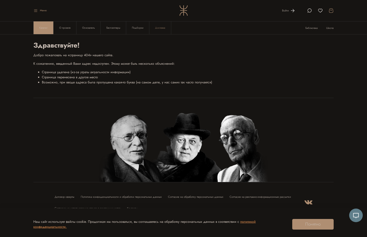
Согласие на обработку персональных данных (195, 197)
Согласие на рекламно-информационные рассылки (260, 197)
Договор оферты (64, 197)
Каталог (43, 28)
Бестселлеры (113, 28)
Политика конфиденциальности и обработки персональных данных (121, 197)
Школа (330, 28)
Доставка (160, 28)
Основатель (88, 28)
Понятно (313, 224)
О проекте (65, 28)
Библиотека (311, 28)
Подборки (137, 28)
